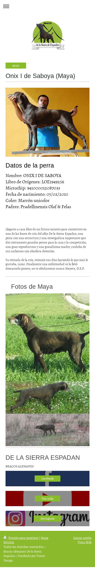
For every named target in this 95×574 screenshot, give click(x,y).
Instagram (47, 518)
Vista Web (85, 542)
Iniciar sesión (82, 537)
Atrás (15, 65)
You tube (47, 498)
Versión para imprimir (23, 537)
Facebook (47, 478)
